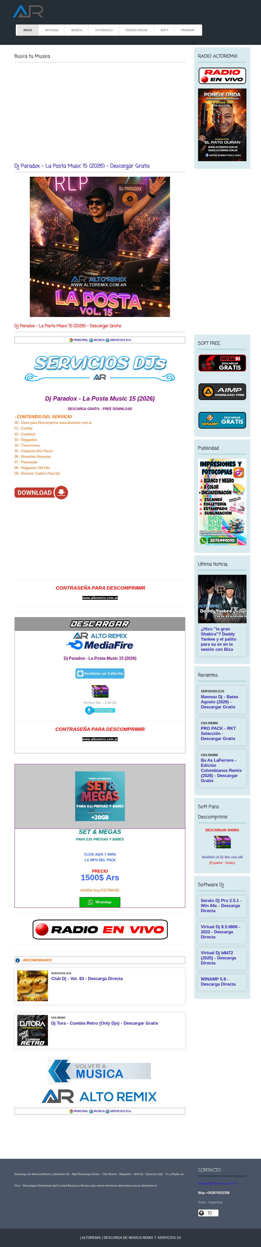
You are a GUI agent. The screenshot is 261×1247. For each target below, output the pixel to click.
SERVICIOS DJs (120, 339)
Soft (164, 30)
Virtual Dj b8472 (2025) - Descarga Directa (218, 957)
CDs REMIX (58, 1017)
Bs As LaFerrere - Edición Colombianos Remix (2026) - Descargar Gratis (221, 770)
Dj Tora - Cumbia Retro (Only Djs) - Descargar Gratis (104, 1023)
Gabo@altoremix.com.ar (217, 1183)
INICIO (27, 30)
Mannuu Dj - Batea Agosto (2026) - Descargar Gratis (219, 701)
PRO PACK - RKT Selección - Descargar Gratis (218, 733)
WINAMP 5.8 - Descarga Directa (218, 982)
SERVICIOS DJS (61, 973)
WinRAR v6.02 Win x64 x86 (222, 857)
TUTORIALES (104, 30)
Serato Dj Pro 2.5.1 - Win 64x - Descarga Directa (221, 905)
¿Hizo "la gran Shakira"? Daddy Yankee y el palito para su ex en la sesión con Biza (218, 639)
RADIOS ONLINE (137, 30)
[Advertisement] (100, 112)
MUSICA (76, 30)
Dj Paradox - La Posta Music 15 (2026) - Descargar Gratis (82, 166)
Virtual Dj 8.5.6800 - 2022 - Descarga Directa (220, 931)
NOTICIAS (51, 30)
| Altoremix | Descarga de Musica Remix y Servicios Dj (130, 1238)
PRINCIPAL (81, 339)
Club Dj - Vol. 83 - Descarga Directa (87, 978)
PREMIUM (187, 30)
